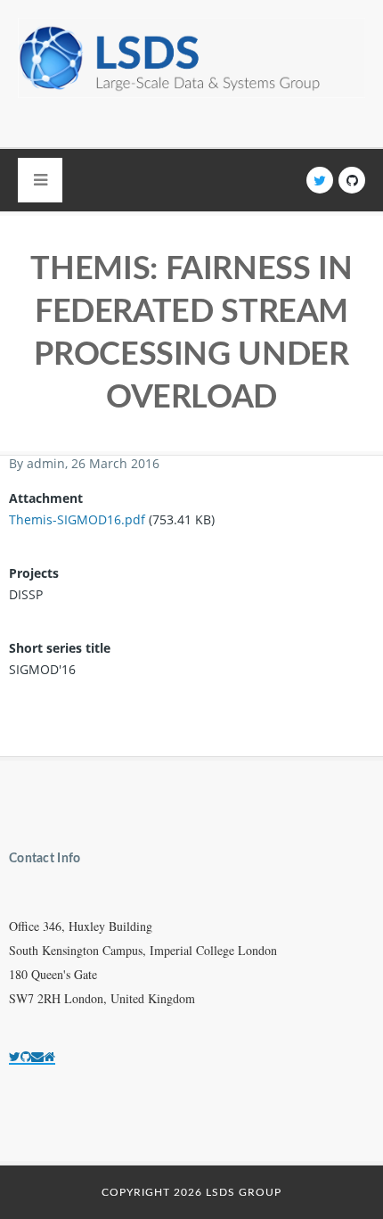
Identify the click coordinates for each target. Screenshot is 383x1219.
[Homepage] (49, 1056)
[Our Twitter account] (14, 1056)
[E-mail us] (37, 1056)
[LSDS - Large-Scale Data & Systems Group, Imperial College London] (191, 73)
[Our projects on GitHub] (25, 1056)
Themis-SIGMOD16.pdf (77, 519)
